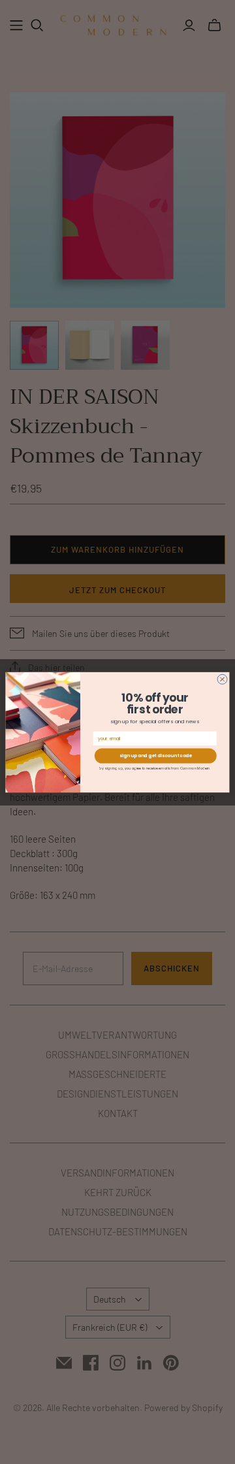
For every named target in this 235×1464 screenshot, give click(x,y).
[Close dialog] (222, 679)
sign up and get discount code (155, 756)
